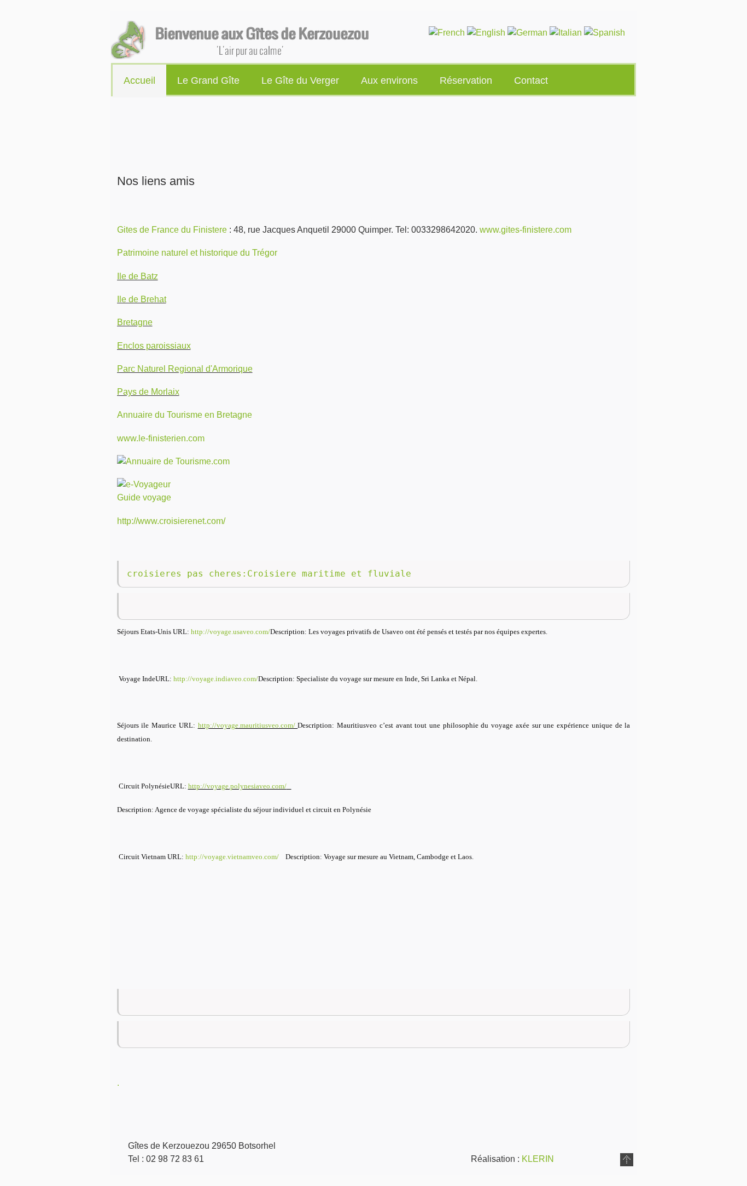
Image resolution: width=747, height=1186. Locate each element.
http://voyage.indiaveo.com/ (215, 679)
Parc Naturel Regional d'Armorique (185, 368)
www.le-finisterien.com (161, 438)
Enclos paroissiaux (154, 345)
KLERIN (538, 1159)
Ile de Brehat (141, 299)
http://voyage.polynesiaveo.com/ (237, 786)
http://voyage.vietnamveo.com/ (232, 857)
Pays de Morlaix (148, 391)
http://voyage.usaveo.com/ (230, 631)
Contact (531, 80)
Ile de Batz (137, 276)
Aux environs (389, 80)
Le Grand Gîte (208, 80)
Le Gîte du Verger (300, 80)
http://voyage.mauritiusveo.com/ (248, 725)
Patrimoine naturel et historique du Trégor (197, 252)
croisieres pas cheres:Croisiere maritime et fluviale (269, 573)
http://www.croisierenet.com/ (171, 521)
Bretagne (135, 322)
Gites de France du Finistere (172, 229)
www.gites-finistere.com (525, 229)
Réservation (466, 80)
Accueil (139, 80)
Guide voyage (144, 497)
